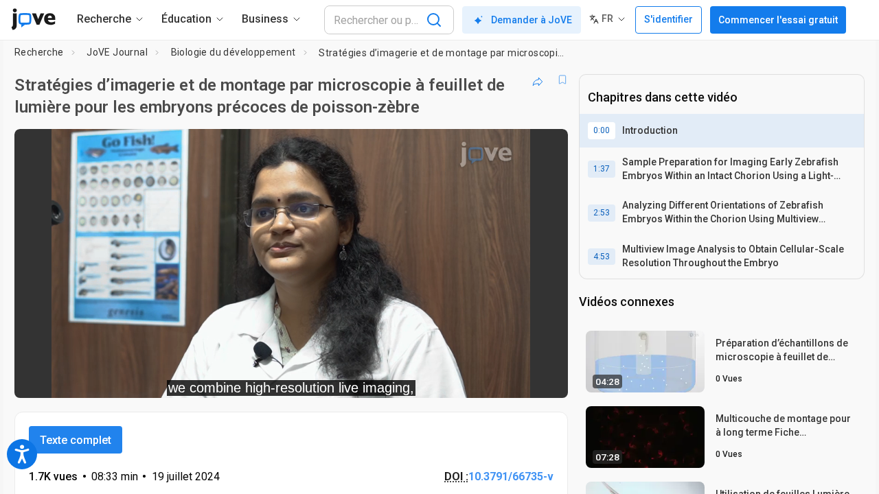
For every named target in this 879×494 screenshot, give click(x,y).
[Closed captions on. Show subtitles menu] (514, 378)
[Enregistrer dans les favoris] (562, 79)
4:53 (601, 256)
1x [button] (486, 378)
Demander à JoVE (531, 19)
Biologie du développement (233, 52)
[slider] (215, 378)
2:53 (601, 212)
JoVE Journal (117, 52)
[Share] (537, 79)
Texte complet (75, 440)
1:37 (601, 169)
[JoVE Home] (33, 19)
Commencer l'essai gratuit (778, 19)
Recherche (39, 52)
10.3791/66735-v (510, 476)
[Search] (434, 20)
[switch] (407, 378)
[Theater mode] (546, 378)
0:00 (601, 130)
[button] (546, 148)
